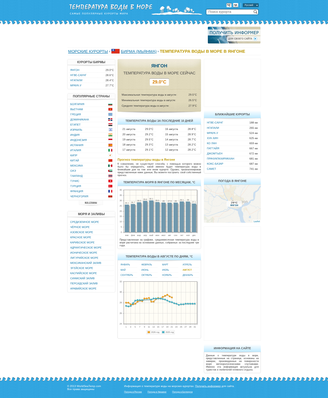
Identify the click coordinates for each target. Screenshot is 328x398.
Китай (74, 160)
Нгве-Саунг (215, 122)
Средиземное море (84, 221)
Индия (75, 134)
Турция (75, 186)
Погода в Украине (156, 392)
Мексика (76, 165)
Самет (211, 168)
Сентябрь (127, 275)
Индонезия (78, 140)
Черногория (79, 196)
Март (165, 264)
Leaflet (257, 221)
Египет (75, 124)
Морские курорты (88, 51)
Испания (76, 145)
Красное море (80, 237)
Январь (125, 264)
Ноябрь (167, 275)
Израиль (76, 129)
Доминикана (79, 119)
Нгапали (213, 127)
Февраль (146, 264)
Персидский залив (84, 283)
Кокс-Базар (215, 163)
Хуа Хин (212, 138)
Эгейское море (81, 268)
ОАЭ (73, 170)
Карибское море (82, 242)
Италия (75, 150)
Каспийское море (83, 273)
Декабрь (188, 275)
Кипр (73, 155)
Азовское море (81, 232)
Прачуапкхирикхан (220, 158)
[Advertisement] (136, 35)
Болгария (77, 104)
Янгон (74, 70)
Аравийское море (83, 288)
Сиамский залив (82, 278)
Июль (165, 270)
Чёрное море (80, 227)
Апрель (187, 264)
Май (123, 270)
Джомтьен (214, 153)
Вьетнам (76, 109)
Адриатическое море (86, 247)
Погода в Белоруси (182, 392)
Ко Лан (212, 143)
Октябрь (146, 275)
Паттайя (213, 148)
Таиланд (76, 175)
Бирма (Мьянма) (139, 51)
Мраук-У (212, 133)
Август (187, 270)
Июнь (145, 270)
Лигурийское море (84, 257)
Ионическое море (83, 252)
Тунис (74, 180)
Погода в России (133, 392)
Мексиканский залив (85, 262)
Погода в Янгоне (232, 180)
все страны (91, 202)
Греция (75, 114)
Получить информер (208, 386)
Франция (76, 191)
